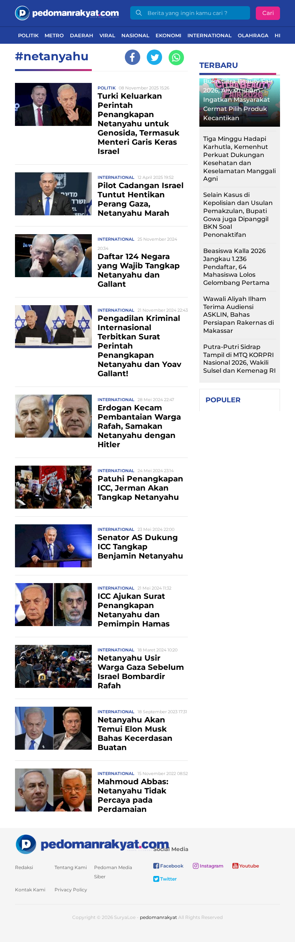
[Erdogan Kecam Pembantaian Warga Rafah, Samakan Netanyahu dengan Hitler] (53, 415)
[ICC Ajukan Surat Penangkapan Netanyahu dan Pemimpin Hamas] (53, 604)
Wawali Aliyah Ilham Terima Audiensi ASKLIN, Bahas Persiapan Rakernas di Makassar (238, 314)
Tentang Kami (71, 867)
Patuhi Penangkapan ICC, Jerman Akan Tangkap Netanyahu (140, 488)
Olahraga (253, 35)
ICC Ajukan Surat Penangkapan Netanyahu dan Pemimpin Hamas (134, 610)
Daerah (81, 35)
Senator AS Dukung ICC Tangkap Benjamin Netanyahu (140, 546)
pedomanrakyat (158, 917)
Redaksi (24, 867)
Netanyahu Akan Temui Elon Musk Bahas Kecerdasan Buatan (135, 733)
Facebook (171, 866)
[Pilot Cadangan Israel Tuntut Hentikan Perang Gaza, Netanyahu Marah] (53, 193)
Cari (268, 13)
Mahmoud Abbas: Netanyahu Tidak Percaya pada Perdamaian (133, 795)
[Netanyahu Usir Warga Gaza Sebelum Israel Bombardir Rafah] (53, 665)
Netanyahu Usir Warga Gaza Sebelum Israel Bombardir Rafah (141, 671)
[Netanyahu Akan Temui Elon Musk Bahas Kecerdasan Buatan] (53, 727)
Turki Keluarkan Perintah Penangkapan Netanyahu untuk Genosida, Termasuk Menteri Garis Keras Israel (138, 123)
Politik (28, 35)
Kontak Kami (30, 889)
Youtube (248, 866)
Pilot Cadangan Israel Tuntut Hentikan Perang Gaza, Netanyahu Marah (141, 199)
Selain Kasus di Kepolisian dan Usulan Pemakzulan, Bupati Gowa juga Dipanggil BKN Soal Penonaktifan (238, 214)
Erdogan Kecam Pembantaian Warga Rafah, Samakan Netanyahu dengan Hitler (139, 426)
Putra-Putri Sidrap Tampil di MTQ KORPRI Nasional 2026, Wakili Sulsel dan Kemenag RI (239, 358)
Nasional (135, 35)
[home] (92, 844)
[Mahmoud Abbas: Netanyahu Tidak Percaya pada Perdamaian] (53, 789)
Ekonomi (168, 35)
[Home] (67, 12)
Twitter (168, 879)
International (209, 35)
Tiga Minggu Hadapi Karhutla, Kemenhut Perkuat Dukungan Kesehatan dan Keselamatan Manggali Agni (239, 158)
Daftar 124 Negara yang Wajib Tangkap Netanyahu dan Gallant (139, 270)
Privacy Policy (71, 889)
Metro (54, 35)
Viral (107, 35)
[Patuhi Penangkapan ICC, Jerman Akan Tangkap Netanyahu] (53, 486)
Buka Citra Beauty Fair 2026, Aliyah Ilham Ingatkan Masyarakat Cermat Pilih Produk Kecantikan (238, 100)
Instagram (211, 866)
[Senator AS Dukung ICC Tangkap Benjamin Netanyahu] (53, 545)
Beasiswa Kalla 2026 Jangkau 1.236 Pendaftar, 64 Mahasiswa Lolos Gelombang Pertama (236, 266)
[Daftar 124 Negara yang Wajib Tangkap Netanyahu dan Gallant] (53, 255)
